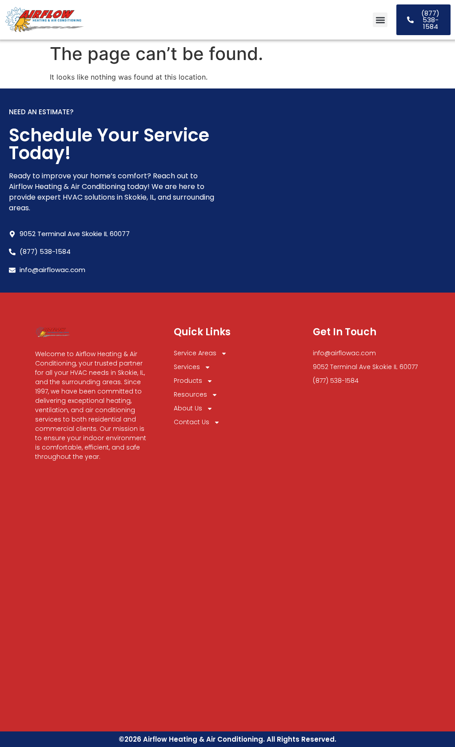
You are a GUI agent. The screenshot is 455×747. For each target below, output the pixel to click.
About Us (188, 408)
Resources (190, 394)
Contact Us (191, 422)
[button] (380, 19)
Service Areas (195, 353)
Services (187, 366)
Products (188, 380)
